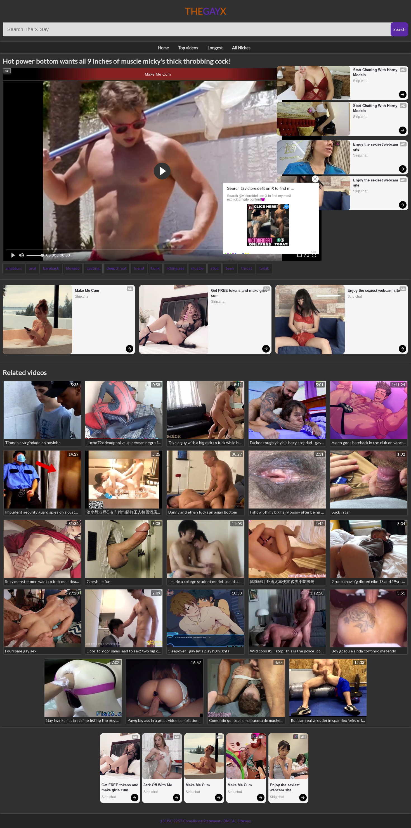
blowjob (73, 268)
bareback (51, 268)
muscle (197, 268)
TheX (205, 11)
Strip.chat (360, 81)
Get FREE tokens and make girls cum (239, 293)
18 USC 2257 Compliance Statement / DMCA (197, 821)
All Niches (241, 47)
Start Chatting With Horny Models (375, 72)
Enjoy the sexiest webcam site (376, 146)
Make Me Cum (158, 74)
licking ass (175, 268)
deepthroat (117, 268)
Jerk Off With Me (157, 785)
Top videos (188, 47)
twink (264, 268)
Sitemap (244, 821)
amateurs (14, 268)
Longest (215, 47)
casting (93, 268)
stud (215, 268)
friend (139, 268)
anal (32, 268)
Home (163, 47)
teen (230, 268)
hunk (155, 268)
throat (246, 268)
